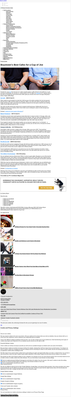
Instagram (3, 318)
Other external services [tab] (6, 364)
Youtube (8, 318)
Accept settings (4, 395)
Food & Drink (4, 61)
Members (5, 3)
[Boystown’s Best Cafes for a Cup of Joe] (30, 89)
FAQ (41, 313)
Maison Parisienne (5, 113)
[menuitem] (36, 3)
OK (1, 325)
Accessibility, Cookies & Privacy (32, 313)
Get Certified (21, 313)
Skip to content (3, 0)
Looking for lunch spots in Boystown (14, 111)
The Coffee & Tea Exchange (8, 153)
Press (16, 313)
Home (2, 309)
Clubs (7, 309)
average (38, 93)
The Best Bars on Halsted (11, 168)
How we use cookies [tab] (6, 333)
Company (3, 313)
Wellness (23, 309)
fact (10, 92)
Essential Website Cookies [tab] (7, 343)
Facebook (12, 318)
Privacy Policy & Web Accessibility (9, 394)
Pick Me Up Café (5, 141)
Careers (13, 313)
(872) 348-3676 (4, 302)
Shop (27, 309)
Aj (1, 98)
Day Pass (5, 5)
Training (19, 309)
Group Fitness (12, 309)
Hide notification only (13, 395)
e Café (3, 98)
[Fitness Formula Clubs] (7, 7)
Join (4, 4)
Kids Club (8, 313)
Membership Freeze (39, 309)
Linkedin (17, 318)
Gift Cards (31, 309)
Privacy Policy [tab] (4, 389)
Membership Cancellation (50, 309)
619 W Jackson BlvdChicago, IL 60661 (6, 299)
